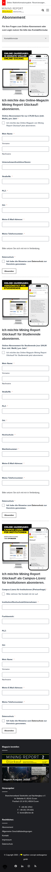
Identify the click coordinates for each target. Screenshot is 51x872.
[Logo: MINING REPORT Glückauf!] (13, 10)
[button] (5, 867)
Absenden (9, 271)
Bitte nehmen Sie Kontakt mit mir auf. (22, 594)
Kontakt (5, 836)
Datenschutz (37, 261)
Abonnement (7, 827)
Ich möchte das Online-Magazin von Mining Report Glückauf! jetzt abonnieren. (25, 124)
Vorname (6, 143)
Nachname (6, 154)
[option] (25, 768)
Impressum (7, 840)
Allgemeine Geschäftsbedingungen (17, 831)
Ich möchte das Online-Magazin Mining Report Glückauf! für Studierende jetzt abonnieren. (26, 353)
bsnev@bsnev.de (26, 813)
